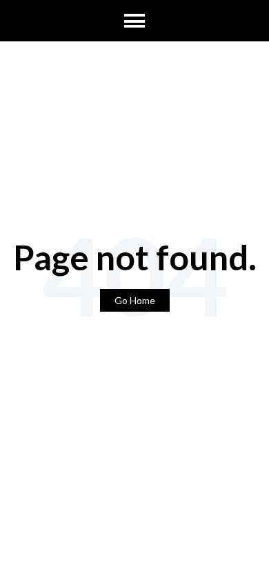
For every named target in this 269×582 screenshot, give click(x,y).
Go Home (134, 300)
